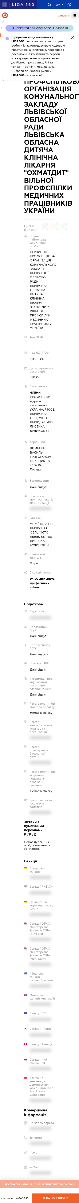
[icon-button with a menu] (75, 15)
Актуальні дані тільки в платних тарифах (39, 1184)
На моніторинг (57, 1198)
